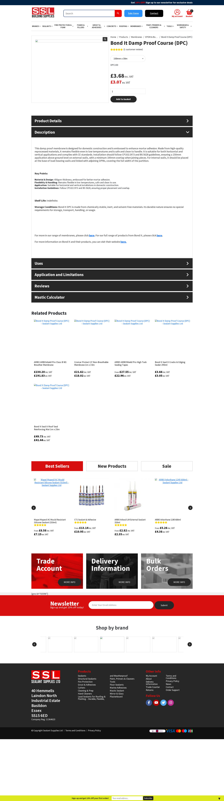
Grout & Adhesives (96, 26)
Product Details (48, 120)
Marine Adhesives (118, 687)
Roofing (123, 26)
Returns (149, 689)
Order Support (173, 689)
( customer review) (133, 49)
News (168, 684)
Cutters (81, 687)
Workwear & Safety (183, 26)
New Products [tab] (112, 466)
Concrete (111, 26)
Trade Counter (153, 686)
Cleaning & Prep (85, 690)
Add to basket (123, 99)
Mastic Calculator (50, 297)
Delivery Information (152, 682)
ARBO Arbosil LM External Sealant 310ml (130, 521)
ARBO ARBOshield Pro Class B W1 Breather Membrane (50, 363)
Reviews (42, 285)
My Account (151, 675)
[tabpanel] (112, 515)
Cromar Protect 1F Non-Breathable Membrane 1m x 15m (91, 363)
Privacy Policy (172, 681)
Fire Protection (85, 681)
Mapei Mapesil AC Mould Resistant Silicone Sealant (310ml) (50, 521)
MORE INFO (69, 582)
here (91, 235)
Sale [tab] (166, 466)
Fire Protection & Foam (63, 26)
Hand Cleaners (85, 693)
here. (124, 241)
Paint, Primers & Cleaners (153, 26)
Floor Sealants (117, 684)
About (149, 678)
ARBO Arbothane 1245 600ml (168, 519)
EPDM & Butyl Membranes (151, 37)
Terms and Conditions (171, 677)
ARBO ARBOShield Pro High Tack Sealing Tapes (131, 363)
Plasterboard (116, 696)
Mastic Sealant (117, 690)
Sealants (46, 26)
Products (123, 37)
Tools (169, 26)
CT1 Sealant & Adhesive (85, 519)
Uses (39, 263)
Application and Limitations (59, 274)
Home (113, 37)
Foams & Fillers (81, 26)
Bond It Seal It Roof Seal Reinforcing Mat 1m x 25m (47, 428)
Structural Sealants (87, 678)
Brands (35, 26)
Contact (154, 13)
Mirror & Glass (117, 693)
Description (45, 132)
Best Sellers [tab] (57, 466)
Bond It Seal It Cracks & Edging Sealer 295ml (170, 363)
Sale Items (133, 13)
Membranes (135, 26)
